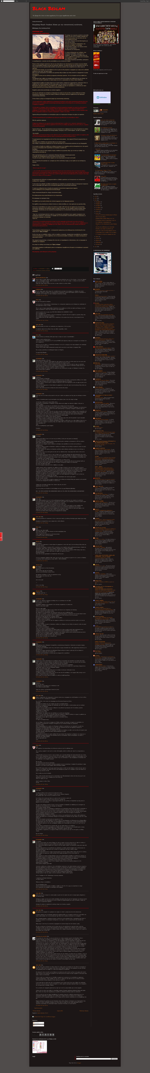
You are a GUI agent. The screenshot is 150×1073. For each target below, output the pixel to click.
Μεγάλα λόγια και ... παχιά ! (100, 565)
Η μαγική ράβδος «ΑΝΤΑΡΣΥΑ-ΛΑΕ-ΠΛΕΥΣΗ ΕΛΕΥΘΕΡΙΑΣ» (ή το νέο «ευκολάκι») (103, 618)
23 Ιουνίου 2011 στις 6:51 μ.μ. (42, 889)
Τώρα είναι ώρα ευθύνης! (101, 216)
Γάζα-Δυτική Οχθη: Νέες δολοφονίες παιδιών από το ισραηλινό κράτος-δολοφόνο (104, 339)
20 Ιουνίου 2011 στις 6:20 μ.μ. (42, 330)
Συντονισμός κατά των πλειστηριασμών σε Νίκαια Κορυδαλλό (104, 587)
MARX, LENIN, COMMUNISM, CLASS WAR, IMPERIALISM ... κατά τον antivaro (105, 556)
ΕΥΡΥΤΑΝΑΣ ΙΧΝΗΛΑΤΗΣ (101, 355)
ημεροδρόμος (97, 337)
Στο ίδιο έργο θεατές (99, 427)
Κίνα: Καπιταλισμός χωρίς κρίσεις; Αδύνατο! (103, 348)
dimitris (37, 541)
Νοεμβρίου (98, 203)
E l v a (96, 625)
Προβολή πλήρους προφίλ (98, 113)
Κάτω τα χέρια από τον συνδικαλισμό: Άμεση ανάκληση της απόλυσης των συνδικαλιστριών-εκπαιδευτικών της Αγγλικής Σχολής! (105, 459)
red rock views (98, 546)
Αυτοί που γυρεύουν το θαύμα (100, 666)
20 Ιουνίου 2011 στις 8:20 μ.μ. (42, 430)
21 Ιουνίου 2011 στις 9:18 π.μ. (41, 537)
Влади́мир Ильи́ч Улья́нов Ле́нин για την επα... (105, 218)
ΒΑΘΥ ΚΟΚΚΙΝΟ (99, 371)
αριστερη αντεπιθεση (99, 616)
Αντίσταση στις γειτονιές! (41, 936)
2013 (96, 196)
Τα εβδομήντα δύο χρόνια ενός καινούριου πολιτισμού (105, 479)
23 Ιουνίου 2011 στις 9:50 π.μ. (42, 741)
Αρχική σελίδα (60, 1011)
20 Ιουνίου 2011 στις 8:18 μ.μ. (42, 389)
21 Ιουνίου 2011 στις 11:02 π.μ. (42, 560)
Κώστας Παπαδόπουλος (41, 277)
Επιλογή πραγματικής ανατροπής (101, 296)
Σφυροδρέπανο (98, 379)
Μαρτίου (98, 240)
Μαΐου (97, 236)
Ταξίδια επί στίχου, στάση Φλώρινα (101, 494)
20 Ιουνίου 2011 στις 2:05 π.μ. (42, 285)
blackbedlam (39, 358)
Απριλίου (98, 238)
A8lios (37, 299)
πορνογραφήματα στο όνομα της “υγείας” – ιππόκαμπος (104, 396)
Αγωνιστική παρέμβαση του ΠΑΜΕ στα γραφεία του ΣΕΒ (104, 582)
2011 (96, 200)
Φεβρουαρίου (98, 242)
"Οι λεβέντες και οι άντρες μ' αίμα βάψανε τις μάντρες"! (105, 356)
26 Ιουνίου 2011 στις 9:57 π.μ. (42, 1005)
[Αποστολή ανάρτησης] (53, 268)
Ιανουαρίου (98, 244)
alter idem (38, 324)
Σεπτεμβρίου (98, 207)
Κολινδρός (97, 426)
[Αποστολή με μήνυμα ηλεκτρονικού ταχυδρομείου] (55, 268)
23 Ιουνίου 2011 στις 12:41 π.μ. (42, 691)
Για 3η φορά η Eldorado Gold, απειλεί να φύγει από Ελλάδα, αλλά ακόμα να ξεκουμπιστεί (105, 602)
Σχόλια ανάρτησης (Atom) (43, 1013)
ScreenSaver (96, 104)
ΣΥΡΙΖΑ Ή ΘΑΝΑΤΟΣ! (100, 641)
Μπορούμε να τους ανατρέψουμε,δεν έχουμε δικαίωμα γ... (106, 224)
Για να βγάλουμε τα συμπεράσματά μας (103, 222)
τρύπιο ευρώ (97, 313)
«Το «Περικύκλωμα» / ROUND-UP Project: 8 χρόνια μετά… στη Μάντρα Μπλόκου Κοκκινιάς (105, 433)
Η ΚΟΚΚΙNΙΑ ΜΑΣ (99, 431)
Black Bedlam (48, 8)
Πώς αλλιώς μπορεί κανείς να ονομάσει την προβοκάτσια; (108, 184)
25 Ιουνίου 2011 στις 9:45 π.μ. (42, 932)
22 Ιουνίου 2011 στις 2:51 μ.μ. (42, 587)
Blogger (79, 1063)
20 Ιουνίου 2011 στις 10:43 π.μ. (42, 320)
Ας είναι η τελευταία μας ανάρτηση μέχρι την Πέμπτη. (106, 215)
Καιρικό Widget (102, 97)
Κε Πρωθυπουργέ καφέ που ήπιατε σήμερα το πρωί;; (108, 163)
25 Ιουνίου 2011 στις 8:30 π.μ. (42, 906)
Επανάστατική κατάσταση (41, 270)
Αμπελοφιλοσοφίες (99, 402)
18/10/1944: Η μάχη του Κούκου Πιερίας (102, 449)
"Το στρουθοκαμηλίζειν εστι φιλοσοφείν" (108, 155)
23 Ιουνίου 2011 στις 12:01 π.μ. (42, 637)
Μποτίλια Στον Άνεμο (99, 322)
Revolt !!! (97, 509)
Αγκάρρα (97, 456)
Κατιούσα (97, 303)
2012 (96, 198)
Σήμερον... (97, 487)
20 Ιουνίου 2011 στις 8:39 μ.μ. (42, 512)
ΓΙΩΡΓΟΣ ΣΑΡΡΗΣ (99, 501)
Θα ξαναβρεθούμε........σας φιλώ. (106, 127)
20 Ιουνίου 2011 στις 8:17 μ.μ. (42, 371)
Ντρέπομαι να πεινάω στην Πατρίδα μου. (109, 135)
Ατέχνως (97, 295)
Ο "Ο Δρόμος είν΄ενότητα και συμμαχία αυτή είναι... (106, 234)
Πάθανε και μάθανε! (99, 282)
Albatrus (38, 565)
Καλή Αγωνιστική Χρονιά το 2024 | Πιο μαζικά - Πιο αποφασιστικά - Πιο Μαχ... (105, 444)
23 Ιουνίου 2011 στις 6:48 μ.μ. (42, 835)
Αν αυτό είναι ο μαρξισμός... (100, 547)
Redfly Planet (98, 580)
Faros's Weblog (98, 281)
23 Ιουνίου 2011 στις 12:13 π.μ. (42, 654)
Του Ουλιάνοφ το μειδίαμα (100, 539)
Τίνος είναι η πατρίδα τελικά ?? (101, 557)
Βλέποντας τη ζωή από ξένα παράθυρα (102, 403)
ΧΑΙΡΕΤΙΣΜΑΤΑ (98, 664)
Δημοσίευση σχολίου (38, 1008)
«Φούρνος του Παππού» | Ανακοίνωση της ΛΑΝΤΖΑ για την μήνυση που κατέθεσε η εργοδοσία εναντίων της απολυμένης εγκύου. (105, 530)
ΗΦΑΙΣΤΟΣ (97, 478)
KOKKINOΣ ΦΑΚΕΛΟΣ (100, 448)
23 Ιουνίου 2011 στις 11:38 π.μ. (42, 784)
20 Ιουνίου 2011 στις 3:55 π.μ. (42, 295)
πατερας (96, 538)
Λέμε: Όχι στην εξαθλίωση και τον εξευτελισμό (105, 227)
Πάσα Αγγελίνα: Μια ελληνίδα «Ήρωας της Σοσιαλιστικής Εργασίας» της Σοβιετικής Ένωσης (104, 609)
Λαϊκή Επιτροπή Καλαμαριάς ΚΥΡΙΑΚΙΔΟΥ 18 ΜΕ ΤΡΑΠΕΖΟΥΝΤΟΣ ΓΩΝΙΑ (105, 442)
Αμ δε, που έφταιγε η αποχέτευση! (107, 120)
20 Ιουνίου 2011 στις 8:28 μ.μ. (42, 493)
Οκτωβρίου (98, 205)
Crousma (97, 655)
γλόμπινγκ (97, 564)
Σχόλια (35, 1025)
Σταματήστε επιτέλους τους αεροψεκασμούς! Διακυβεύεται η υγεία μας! (103, 643)
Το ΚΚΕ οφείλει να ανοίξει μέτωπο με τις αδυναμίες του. (106, 143)
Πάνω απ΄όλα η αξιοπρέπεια (100, 574)
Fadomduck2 (98, 418)
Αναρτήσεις (36, 1023)
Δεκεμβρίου (98, 202)
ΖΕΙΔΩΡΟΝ (97, 289)
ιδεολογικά (48, 270)
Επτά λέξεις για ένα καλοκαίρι (100, 372)
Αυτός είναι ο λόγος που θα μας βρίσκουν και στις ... (106, 230)
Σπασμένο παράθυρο (99, 600)
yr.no (109, 104)
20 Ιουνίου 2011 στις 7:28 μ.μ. (42, 354)
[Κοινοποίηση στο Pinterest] (61, 268)
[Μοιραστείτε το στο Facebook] (59, 268)
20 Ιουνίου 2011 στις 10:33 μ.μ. (42, 523)
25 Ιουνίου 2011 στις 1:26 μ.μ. (42, 961)
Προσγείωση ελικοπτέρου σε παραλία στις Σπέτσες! (104, 290)
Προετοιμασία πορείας (99, 397)
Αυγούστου (98, 209)
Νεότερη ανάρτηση (36, 1011)
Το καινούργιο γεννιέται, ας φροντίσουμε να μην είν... (106, 220)
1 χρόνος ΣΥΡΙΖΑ (98, 652)
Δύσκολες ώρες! (98, 364)
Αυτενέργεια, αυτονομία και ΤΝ (101, 411)
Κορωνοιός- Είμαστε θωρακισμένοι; (101, 502)
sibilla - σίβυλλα (98, 466)
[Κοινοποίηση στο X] (58, 268)
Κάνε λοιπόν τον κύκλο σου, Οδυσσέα (102, 380)
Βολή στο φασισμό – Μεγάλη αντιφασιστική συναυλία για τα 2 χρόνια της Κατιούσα (105, 520)
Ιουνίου (97, 213)
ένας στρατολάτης (98, 493)
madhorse (38, 289)
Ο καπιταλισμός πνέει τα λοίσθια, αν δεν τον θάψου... (106, 232)
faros (37, 335)
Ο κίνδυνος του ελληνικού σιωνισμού (102, 419)
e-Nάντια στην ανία (99, 633)
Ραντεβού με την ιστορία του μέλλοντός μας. (104, 228)
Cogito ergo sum (99, 486)
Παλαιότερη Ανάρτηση (84, 1011)
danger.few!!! (98, 410)
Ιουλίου (97, 211)
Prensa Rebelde (98, 387)
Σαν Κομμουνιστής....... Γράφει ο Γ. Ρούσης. (103, 170)
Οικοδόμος (97, 518)
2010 (96, 246)
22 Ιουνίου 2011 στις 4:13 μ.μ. (42, 594)
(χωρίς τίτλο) (97, 149)
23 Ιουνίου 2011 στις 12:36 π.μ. (42, 677)
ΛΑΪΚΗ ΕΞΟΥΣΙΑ (99, 347)
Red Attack (97, 651)
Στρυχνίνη (97, 572)
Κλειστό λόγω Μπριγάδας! (100, 388)
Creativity (97, 635)
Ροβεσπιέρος (97, 363)
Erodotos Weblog (99, 607)
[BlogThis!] (57, 268)
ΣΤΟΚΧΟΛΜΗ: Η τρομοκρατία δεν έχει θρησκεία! (104, 627)
